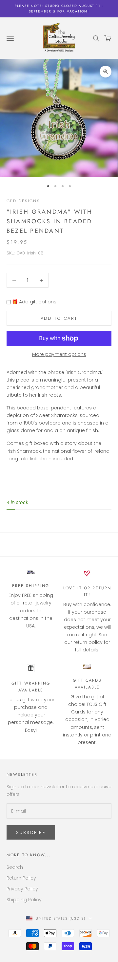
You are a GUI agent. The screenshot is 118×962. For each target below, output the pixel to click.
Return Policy (21, 878)
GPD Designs (23, 201)
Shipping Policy (24, 899)
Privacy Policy (22, 888)
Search (15, 867)
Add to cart (59, 318)
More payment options (59, 354)
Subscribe (31, 832)
